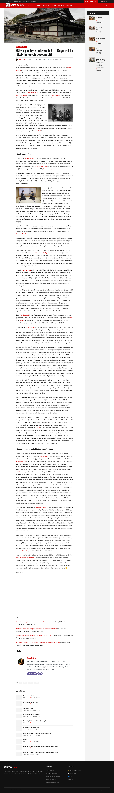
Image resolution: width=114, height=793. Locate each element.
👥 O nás (70, 776)
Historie (30, 5)
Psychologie (46, 5)
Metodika (61, 5)
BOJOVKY (17, 5)
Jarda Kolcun (31, 658)
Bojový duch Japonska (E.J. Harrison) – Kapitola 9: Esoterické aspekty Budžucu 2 (41, 746)
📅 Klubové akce (72, 773)
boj (20, 683)
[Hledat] (107, 5)
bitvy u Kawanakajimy (32, 93)
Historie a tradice (21, 46)
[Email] (41, 673)
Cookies (104, 790)
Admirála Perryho (21, 462)
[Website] (38, 673)
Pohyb (54, 5)
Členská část (104, 1)
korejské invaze (56, 98)
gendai (22, 320)
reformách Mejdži (24, 315)
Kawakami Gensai (41, 507)
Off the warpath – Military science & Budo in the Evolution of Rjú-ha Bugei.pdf (38, 643)
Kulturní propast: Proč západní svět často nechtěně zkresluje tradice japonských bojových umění (100, 63)
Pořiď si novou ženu (27, 740)
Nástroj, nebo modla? (99, 28)
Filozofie (37, 5)
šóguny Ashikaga (48, 169)
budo (25, 683)
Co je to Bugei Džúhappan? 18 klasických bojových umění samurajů (38, 721)
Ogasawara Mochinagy (40, 166)
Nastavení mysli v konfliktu (29, 696)
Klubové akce (17, 1)
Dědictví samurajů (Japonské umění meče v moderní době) (32, 622)
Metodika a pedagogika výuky (52, 782)
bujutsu (30, 683)
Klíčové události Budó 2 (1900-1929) (31, 714)
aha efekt (24, 551)
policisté (18, 472)
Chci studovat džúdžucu (91, 1)
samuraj (36, 683)
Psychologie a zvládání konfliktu (53, 776)
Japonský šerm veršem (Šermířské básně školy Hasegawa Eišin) (34, 636)
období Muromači (30, 159)
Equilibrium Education (29, 1)
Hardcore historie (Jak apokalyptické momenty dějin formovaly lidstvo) (36, 629)
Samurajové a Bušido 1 (28, 708)
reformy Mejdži (30, 327)
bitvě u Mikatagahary (22, 95)
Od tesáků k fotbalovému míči (100, 18)
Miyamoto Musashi (21, 234)
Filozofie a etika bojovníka (52, 773)
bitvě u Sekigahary (55, 95)
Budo (39, 131)
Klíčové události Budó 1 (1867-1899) (31, 727)
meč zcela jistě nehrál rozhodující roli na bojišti (42, 253)
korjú (71, 318)
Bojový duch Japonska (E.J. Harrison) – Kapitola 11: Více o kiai (37, 733)
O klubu (9, 1)
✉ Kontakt (70, 779)
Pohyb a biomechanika (51, 779)
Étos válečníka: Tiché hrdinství (99, 49)
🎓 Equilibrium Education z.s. (75, 770)
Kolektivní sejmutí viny (100, 39)
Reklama (108, 790)
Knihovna (69, 5)
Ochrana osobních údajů (97, 790)
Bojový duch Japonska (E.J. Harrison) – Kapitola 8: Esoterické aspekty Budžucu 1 (41, 752)
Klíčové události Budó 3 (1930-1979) (31, 702)
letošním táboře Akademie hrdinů (25, 558)
